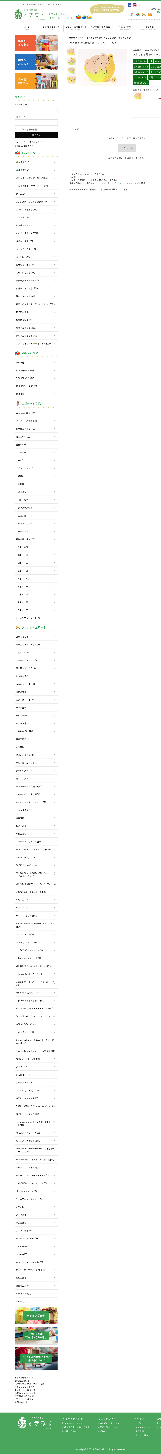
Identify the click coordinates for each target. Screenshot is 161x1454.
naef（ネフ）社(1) (25, 1032)
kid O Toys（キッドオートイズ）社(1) (34, 1008)
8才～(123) (22, 610)
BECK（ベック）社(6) (27, 865)
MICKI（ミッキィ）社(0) (28, 1113)
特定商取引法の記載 (100, 28)
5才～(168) (22, 586)
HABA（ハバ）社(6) (26, 857)
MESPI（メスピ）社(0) (27, 1098)
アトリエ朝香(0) (24, 1230)
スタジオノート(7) (25, 699)
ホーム (27, 28)
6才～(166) (22, 594)
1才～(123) (22, 554)
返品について (106, 1431)
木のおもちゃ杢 (141, 71)
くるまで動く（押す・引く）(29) (32, 185)
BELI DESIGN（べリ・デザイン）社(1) (35, 1016)
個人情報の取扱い (23, 1380)
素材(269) (21, 444)
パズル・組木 (140, 77)
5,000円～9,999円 (25, 378)
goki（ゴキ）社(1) (25, 934)
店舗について (125, 28)
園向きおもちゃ (141, 82)
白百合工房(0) (23, 1285)
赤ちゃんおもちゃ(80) (26, 335)
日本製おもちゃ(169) (26, 428)
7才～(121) (22, 602)
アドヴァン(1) (22, 1066)
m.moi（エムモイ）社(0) (28, 1167)
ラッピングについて (24, 1377)
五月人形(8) (23, 515)
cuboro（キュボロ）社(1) (28, 958)
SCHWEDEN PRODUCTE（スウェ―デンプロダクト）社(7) (35, 875)
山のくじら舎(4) (24, 636)
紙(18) (20, 476)
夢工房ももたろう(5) (26, 668)
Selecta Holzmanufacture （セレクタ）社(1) (35, 925)
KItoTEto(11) (23, 715)
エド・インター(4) (25, 907)
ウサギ (136, 183)
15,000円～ (22, 393)
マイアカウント (143, 1427)
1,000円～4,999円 (25, 370)
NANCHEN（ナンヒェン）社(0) (31, 1183)
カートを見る (142, 1435)
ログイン (140, 1423)
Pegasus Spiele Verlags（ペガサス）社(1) (36, 1050)
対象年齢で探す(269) (26, 539)
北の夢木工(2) (23, 675)
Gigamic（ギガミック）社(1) (30, 1000)
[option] (71, 51)
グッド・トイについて (25, 1389)
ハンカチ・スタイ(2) (26, 248)
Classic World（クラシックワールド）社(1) (35, 983)
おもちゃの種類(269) (26, 413)
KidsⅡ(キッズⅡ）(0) (26, 1191)
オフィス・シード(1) (26, 1206)
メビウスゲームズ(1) (26, 1082)
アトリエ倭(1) (23, 1214)
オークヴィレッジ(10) (26, 660)
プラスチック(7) (25, 468)
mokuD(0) (21, 1301)
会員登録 (140, 1431)
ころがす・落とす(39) (26, 209)
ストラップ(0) (23, 217)
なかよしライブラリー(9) (28, 644)
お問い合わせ (21, 1402)
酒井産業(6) (22, 691)
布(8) (19, 460)
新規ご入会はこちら (24, 145)
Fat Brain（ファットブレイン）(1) (33, 992)
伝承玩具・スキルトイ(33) (28, 280)
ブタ (116, 183)
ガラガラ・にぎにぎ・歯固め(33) (32, 177)
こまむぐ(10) (22, 652)
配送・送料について (109, 1427)
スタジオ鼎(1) (23, 825)
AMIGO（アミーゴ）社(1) (28, 1058)
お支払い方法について (110, 1423)
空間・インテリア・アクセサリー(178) (34, 304)
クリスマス (140, 60)
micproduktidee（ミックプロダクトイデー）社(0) (35, 1123)
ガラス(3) (22, 491)
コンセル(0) (21, 1254)
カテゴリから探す (94, 37)
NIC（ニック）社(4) (26, 899)
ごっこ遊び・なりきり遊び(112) (31, 201)
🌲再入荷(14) (22, 170)
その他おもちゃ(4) (25, 225)
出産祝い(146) (23, 436)
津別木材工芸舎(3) (25, 754)
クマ (128, 183)
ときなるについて (51, 28)
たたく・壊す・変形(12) (27, 233)
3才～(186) (22, 570)
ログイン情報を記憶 (27, 129)
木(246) (21, 452)
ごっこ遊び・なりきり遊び (118, 37)
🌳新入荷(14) (22, 162)
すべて (81, 37)
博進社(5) (20, 817)
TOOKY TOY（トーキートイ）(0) (32, 1175)
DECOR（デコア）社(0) (28, 1090)
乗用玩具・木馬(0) (25, 264)
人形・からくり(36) (25, 272)
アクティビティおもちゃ (26, 1386)
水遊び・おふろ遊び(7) (27, 288)
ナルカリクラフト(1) (26, 770)
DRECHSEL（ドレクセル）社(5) (31, 891)
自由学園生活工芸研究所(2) (29, 786)
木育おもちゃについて (25, 1392)
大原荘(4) (20, 746)
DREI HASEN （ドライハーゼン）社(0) (35, 1106)
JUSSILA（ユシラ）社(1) (28, 1140)
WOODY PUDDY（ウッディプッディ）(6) (36, 883)
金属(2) (20, 483)
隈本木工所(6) (23, 778)
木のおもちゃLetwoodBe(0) (29, 1262)
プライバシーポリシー (25, 1399)
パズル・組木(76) (24, 240)
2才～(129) (22, 562)
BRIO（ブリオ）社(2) (26, 915)
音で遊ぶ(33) (22, 311)
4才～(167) (22, 578)
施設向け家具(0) (24, 319)
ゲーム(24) (21, 193)
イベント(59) (22, 499)
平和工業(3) (22, 833)
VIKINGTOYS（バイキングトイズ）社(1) (36, 965)
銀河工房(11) (22, 739)
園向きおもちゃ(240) (26, 327)
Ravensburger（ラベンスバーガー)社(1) (35, 1159)
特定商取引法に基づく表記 (77, 1427)
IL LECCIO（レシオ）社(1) (29, 950)
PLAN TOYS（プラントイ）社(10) (33, 849)
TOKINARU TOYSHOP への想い (31, 1383)
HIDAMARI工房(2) (25, 731)
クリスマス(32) (24, 507)
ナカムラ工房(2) (24, 810)
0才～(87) (22, 547)
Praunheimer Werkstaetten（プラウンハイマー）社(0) (35, 1150)
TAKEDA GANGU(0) (27, 1238)
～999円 (20, 362)
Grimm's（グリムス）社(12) (30, 841)
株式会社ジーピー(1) (26, 1074)
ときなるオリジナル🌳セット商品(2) (33, 343)
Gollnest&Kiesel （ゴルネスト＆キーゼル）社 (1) (35, 1041)
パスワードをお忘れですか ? (28, 141)
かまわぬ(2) (22, 1222)
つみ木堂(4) (22, 707)
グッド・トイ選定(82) (26, 420)
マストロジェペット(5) (27, 762)
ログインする (127, 147)
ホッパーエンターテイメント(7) (31, 802)
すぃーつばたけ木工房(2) (28, 794)
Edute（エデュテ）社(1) (27, 942)
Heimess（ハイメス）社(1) (29, 973)
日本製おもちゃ (141, 66)
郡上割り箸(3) (23, 723)
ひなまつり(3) (24, 523)
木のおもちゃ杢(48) (25, 683)
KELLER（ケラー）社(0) (28, 1132)
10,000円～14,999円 (26, 386)
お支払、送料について (75, 28)
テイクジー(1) (22, 1246)
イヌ (122, 183)
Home (72, 37)
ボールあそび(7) (23, 256)
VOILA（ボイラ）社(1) (27, 1024)
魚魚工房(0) (22, 1277)
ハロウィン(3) (24, 531)
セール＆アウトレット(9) (28, 617)
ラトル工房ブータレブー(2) (29, 1198)
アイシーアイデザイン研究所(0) (31, 1269)
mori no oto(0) (23, 1293)
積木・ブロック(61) (25, 296)
